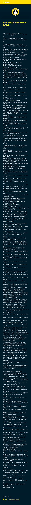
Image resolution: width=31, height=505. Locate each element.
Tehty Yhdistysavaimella (14, 499)
